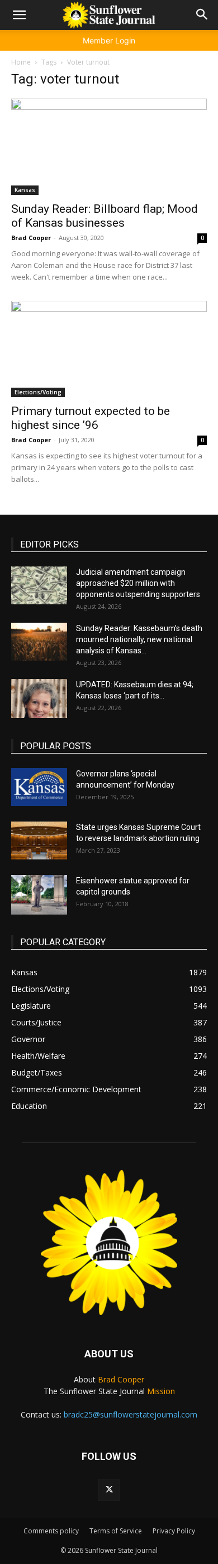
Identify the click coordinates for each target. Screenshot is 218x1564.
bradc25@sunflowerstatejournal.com (130, 1414)
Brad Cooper (31, 237)
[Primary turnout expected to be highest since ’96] (109, 349)
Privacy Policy (174, 1531)
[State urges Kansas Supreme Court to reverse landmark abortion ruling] (39, 841)
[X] (109, 1490)
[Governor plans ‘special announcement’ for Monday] (39, 787)
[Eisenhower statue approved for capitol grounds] (39, 895)
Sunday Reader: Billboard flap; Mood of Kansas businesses (104, 215)
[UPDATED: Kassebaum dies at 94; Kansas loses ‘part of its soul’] (39, 698)
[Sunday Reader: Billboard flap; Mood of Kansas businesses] (109, 147)
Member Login (109, 40)
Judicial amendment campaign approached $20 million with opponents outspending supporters (138, 583)
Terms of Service (115, 1531)
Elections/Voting (38, 392)
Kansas (25, 190)
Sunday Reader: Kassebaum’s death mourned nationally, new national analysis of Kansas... (139, 639)
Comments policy (51, 1531)
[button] (19, 15)
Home (21, 62)
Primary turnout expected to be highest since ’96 (90, 418)
